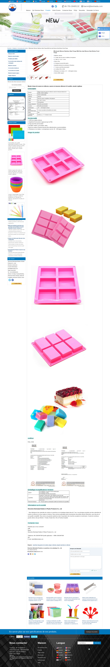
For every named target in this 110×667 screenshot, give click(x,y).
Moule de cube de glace (13, 56)
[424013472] (30, 554)
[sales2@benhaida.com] (33, 554)
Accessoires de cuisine (23, 48)
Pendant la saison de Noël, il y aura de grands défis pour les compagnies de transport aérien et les (16, 256)
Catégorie (14, 48)
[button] (24, 108)
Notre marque (41, 660)
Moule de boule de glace (13, 73)
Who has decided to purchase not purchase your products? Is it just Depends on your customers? (16, 221)
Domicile (9, 48)
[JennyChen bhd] (28, 554)
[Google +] (19, 636)
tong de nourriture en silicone (63, 545)
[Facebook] (52, 6)
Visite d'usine (56, 10)
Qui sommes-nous (38, 10)
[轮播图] (55, 30)
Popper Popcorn (12, 75)
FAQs (75, 10)
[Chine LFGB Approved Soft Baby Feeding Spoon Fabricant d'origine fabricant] (16, 210)
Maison (28, 10)
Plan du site (41, 655)
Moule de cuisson (12, 65)
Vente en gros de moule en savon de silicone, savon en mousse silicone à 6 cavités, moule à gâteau (15, 172)
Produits (47, 10)
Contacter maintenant (16, 283)
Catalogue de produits (91, 631)
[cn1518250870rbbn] (35, 554)
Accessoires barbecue (13, 68)
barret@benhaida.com (93, 6)
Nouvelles (82, 10)
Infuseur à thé (11, 53)
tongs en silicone (52, 545)
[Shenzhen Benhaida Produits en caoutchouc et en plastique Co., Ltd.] (12, 7)
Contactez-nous (67, 10)
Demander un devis (93, 10)
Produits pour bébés (13, 58)
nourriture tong (36, 545)
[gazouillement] (56, 6)
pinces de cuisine (44, 545)
